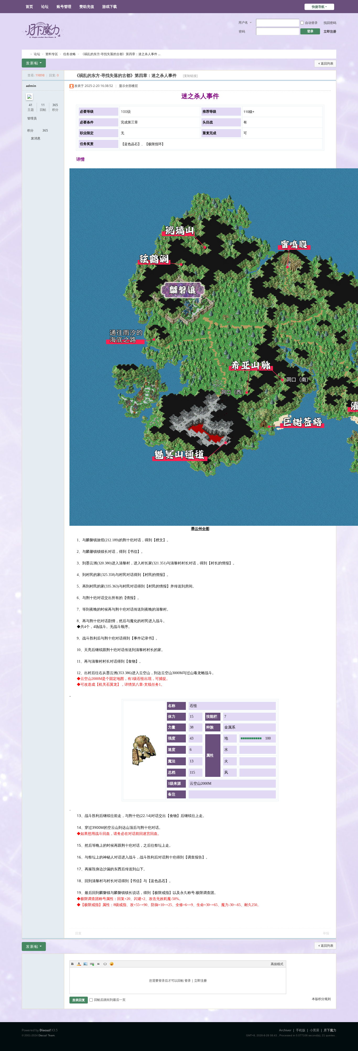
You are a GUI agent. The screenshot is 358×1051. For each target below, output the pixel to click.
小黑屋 (314, 1030)
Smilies (111, 963)
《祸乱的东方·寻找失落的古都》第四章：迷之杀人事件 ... (120, 54)
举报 (326, 933)
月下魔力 (26, 53)
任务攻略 (69, 54)
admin (31, 86)
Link (92, 963)
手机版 (300, 1030)
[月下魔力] (78, 29)
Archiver (285, 1030)
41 (30, 105)
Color (79, 963)
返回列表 (327, 63)
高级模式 (277, 964)
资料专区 (51, 54)
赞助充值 (86, 6)
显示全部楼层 (128, 86)
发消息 (35, 138)
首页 (29, 6)
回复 (78, 933)
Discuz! (45, 1030)
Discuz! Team (47, 1035)
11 (43, 105)
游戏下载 (109, 6)
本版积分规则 (321, 999)
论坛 (44, 6)
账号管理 (64, 6)
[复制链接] (190, 76)
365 (55, 105)
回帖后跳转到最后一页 (110, 999)
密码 (242, 31)
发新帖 (32, 62)
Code (105, 963)
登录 (188, 980)
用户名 (243, 22)
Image (85, 963)
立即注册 (330, 31)
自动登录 (311, 22)
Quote (98, 963)
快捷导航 (318, 6)
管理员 (32, 118)
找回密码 (330, 22)
